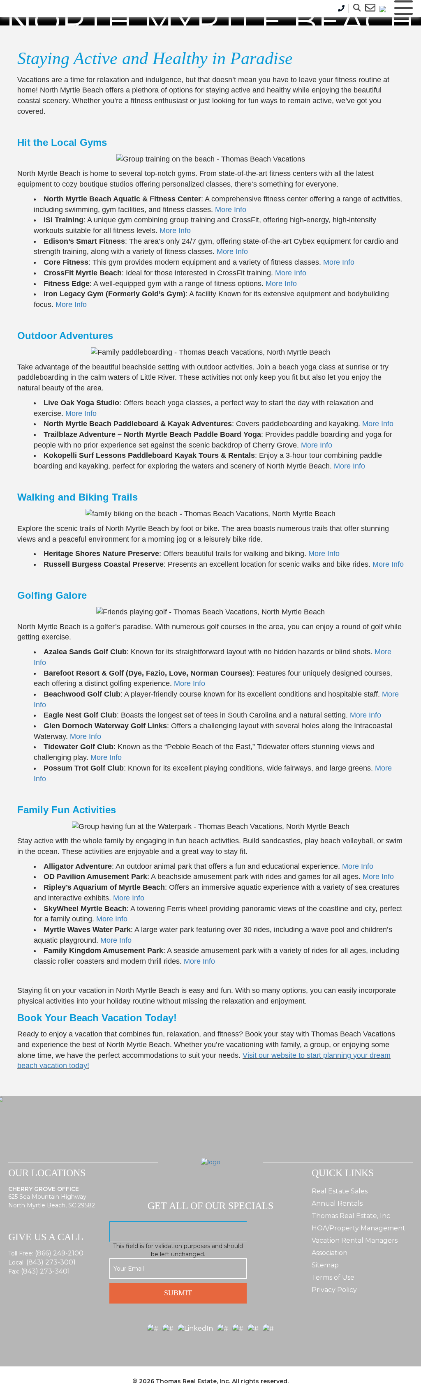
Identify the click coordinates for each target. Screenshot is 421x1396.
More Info (230, 209)
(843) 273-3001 (51, 1262)
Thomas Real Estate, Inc (351, 1216)
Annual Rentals (337, 1203)
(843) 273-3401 (45, 1271)
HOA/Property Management (358, 1228)
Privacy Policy (334, 1290)
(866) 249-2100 (59, 1253)
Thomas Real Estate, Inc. (193, 1381)
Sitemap (325, 1265)
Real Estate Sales (340, 1191)
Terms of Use (333, 1277)
